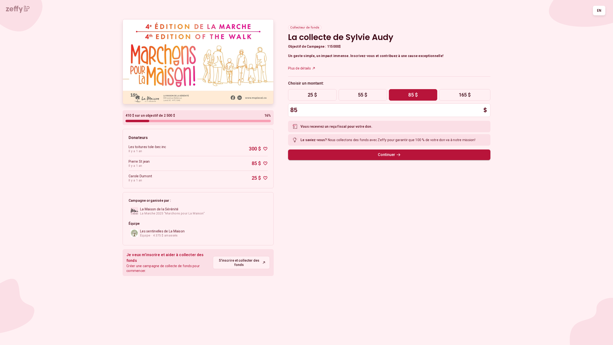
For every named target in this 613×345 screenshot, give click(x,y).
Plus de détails (299, 68)
